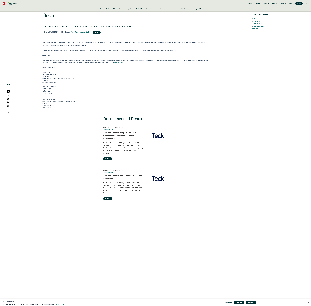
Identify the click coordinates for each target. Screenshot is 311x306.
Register (299, 3)
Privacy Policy (60, 304)
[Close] (308, 302)
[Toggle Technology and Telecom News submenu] (210, 9)
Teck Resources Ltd (108, 129)
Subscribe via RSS (257, 23)
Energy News (129, 9)
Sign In (290, 3)
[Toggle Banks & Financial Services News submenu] (156, 9)
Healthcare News (163, 9)
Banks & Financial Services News (145, 9)
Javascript (255, 28)
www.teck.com (118, 63)
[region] (155, 302)
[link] (250, 3)
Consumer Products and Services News (111, 9)
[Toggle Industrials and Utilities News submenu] (189, 9)
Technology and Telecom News (200, 9)
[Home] (10, 3)
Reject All (239, 302)
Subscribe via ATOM (258, 26)
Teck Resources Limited (80, 32)
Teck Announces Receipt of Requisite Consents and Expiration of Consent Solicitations (119, 136)
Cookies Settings (227, 302)
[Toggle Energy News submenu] (134, 9)
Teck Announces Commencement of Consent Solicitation (123, 177)
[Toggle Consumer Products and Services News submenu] (124, 9)
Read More (108, 158)
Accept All (250, 302)
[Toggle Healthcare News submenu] (169, 9)
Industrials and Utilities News (179, 9)
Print (253, 18)
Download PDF (256, 21)
